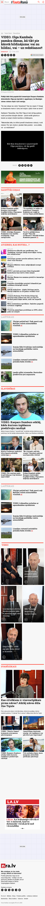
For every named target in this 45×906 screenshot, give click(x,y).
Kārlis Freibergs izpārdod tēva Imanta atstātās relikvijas (11, 453)
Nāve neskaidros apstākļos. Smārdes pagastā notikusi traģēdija (25, 304)
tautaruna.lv (4, 51)
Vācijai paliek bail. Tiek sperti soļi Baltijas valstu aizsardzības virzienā (27, 323)
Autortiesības (4, 898)
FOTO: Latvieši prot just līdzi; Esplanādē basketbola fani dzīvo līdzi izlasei (23, 272)
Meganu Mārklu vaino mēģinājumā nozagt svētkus (24, 266)
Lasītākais (7, 317)
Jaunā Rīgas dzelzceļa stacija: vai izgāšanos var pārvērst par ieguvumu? (33, 733)
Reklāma (9, 896)
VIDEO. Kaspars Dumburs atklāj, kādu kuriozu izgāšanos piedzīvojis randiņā (21, 425)
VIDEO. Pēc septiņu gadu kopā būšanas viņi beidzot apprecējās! (11, 475)
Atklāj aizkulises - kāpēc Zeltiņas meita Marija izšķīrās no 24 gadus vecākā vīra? (23, 290)
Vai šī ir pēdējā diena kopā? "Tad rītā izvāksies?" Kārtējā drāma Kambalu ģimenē (33, 234)
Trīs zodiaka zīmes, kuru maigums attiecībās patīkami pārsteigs (33, 755)
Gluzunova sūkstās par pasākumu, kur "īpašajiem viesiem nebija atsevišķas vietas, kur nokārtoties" (24, 252)
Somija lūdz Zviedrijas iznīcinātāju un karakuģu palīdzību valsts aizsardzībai (28, 349)
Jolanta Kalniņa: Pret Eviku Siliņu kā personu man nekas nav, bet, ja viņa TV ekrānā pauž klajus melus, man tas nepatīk (24, 297)
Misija (13, 896)
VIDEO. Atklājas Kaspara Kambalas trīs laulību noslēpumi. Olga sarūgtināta (10, 234)
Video (5, 545)
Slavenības (16, 33)
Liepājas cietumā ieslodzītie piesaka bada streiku (25, 361)
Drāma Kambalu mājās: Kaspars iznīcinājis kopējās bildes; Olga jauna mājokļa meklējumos (11, 211)
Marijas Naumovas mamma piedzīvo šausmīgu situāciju (25, 278)
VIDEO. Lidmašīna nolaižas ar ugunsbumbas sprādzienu (26, 335)
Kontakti (26, 898)
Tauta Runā (8, 33)
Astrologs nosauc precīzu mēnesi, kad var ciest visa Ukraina (24, 259)
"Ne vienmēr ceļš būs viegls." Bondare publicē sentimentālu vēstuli (32, 453)
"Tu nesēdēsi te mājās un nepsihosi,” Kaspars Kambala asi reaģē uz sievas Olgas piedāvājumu (33, 211)
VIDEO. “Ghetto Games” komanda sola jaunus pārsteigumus (10, 733)
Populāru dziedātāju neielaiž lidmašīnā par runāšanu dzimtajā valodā (24, 284)
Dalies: (15, 165)
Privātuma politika (21, 896)
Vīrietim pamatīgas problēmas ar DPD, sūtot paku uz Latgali (24, 311)
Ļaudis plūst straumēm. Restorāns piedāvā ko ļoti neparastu (27, 373)
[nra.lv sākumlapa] (7, 2)
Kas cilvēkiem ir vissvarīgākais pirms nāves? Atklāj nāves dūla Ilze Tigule (21, 703)
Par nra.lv (3, 896)
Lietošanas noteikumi (32, 896)
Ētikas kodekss (13, 898)
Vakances (20, 898)
